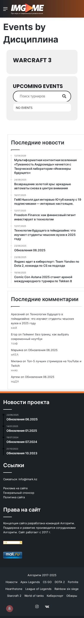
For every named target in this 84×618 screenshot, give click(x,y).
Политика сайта (14, 497)
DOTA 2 (60, 582)
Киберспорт (55, 595)
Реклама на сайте (15, 488)
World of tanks (34, 595)
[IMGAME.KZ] (28, 9)
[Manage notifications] (9, 608)
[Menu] (5, 10)
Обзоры (71, 595)
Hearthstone (13, 589)
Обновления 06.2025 (43, 350)
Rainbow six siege (66, 589)
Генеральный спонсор (18, 492)
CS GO (47, 582)
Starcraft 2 (14, 595)
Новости (11, 582)
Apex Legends (30, 582)
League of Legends (38, 589)
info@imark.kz (28, 479)
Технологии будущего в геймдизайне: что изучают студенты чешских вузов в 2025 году (42, 318)
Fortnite (73, 582)
